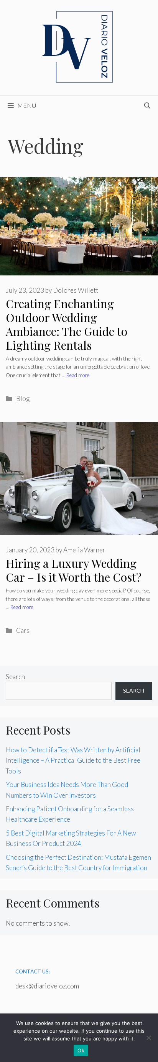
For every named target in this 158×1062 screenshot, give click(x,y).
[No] (148, 1038)
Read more (77, 375)
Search (15, 677)
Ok (80, 1050)
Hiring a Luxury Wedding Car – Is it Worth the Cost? (74, 570)
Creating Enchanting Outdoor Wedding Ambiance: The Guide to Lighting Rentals (66, 324)
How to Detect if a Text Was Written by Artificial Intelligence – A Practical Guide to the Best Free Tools (73, 760)
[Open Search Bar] (147, 105)
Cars (23, 630)
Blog (23, 398)
